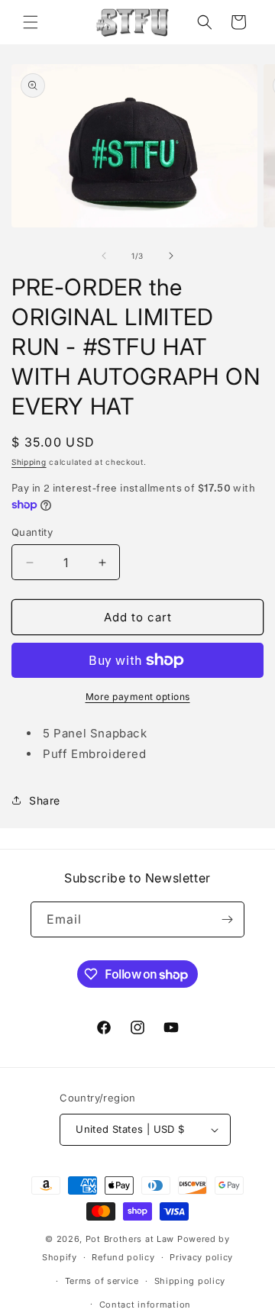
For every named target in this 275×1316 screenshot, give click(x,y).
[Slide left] (104, 256)
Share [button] (44, 800)
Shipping (29, 461)
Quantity (32, 532)
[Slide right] (171, 256)
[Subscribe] (227, 919)
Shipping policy (190, 1281)
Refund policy (123, 1257)
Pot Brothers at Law (130, 1239)
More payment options (138, 696)
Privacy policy (201, 1257)
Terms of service (102, 1281)
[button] (30, 22)
